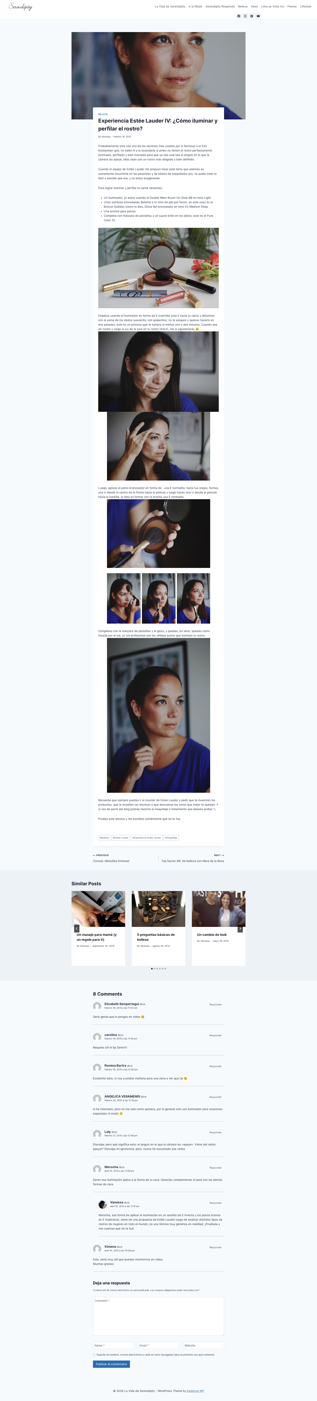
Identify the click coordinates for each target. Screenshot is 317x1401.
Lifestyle (305, 6)
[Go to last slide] (76, 929)
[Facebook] (239, 16)
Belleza (243, 6)
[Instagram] (245, 16)
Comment (102, 1300)
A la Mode (195, 6)
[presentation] (98, 909)
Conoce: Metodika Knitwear (111, 858)
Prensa (292, 6)
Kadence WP (195, 1391)
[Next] (240, 929)
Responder (216, 1004)
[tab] (152, 969)
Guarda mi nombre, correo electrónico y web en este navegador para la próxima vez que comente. (156, 1354)
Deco (254, 6)
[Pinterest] (252, 16)
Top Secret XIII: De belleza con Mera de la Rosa (192, 858)
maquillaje (171, 837)
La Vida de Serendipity (170, 6)
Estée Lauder (120, 837)
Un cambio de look (212, 935)
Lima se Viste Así (272, 6)
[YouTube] (258, 16)
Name (99, 1345)
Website (190, 1345)
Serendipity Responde (220, 6)
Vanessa (106, 136)
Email (144, 1345)
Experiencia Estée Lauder (147, 837)
